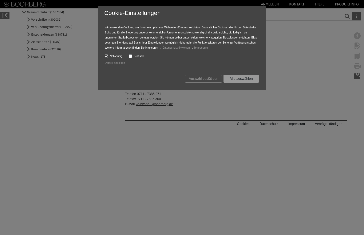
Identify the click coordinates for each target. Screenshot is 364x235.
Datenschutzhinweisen (176, 47)
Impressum (201, 47)
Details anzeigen (115, 62)
